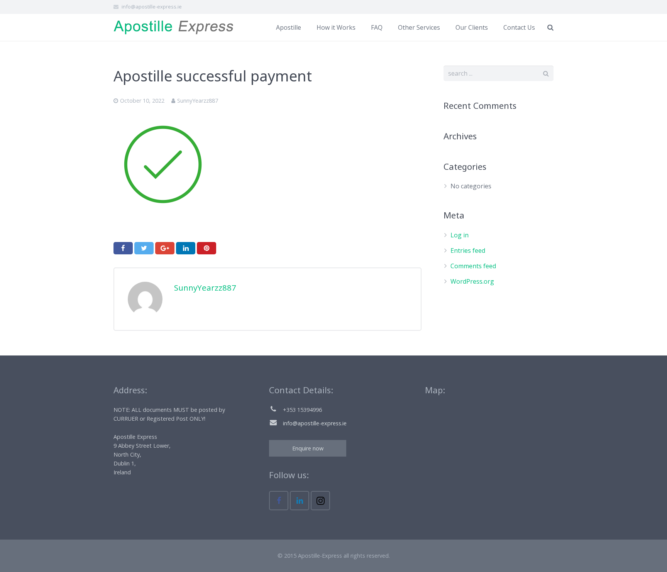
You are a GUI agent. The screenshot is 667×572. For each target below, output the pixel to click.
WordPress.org (472, 281)
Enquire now (307, 448)
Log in (459, 235)
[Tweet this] (144, 248)
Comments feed (473, 266)
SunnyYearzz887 (197, 100)
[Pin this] (206, 248)
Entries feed (467, 250)
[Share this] (123, 248)
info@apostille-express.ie (152, 6)
